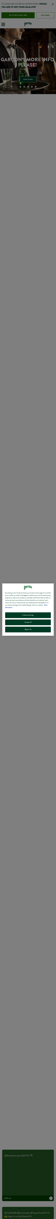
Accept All (28, 622)
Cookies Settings (28, 615)
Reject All (28, 629)
